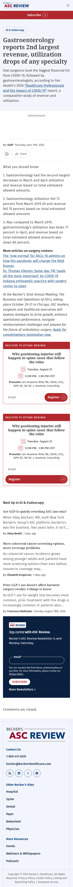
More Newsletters (21, 689)
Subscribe (34, 15)
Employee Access (48, 882)
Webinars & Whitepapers (23, 853)
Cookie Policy (44, 878)
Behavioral (13, 821)
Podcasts (12, 861)
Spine (10, 799)
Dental (10, 806)
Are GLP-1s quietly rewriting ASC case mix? (35, 511)
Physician (12, 829)
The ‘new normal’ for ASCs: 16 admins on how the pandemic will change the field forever (34, 261)
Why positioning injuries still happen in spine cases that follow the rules (36, 358)
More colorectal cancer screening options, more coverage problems (34, 545)
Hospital (12, 791)
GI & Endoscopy (15, 30)
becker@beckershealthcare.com (28, 764)
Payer (10, 814)
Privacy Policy (16, 674)
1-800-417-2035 (16, 756)
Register (53, 397)
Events (10, 846)
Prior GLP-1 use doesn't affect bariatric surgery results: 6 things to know (31, 587)
